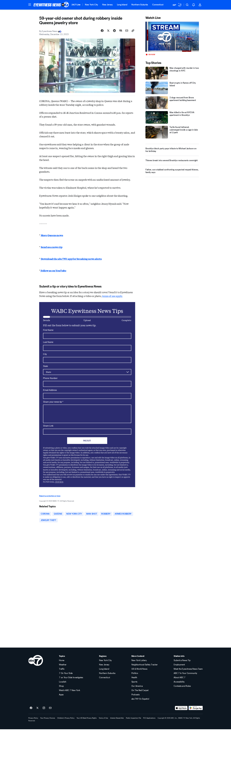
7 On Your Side (66, 673)
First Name (48, 330)
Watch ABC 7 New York (69, 690)
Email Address (50, 390)
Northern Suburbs (139, 4)
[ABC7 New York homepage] (51, 5)
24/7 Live (76, 4)
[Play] (172, 37)
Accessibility (179, 682)
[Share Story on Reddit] (114, 30)
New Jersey (107, 4)
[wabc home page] (35, 660)
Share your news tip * (53, 402)
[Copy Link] (133, 30)
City (45, 354)
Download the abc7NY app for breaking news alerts (71, 258)
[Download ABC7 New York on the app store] (181, 708)
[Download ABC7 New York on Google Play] (196, 708)
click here (59, 481)
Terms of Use (103, 718)
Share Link (48, 426)
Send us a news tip (51, 247)
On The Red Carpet (140, 690)
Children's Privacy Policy (65, 718)
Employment (179, 665)
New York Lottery (139, 660)
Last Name (48, 342)
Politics (134, 673)
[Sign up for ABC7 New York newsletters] (50, 708)
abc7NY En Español (140, 699)
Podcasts (135, 695)
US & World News (139, 669)
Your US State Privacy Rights (87, 718)
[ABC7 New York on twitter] (37, 708)
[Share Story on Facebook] (102, 30)
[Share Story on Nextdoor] (120, 30)
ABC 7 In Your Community (185, 673)
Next (87, 440)
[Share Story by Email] (126, 30)
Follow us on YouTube (53, 270)
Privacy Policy (33, 718)
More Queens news (52, 235)
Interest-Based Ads (117, 718)
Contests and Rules (182, 686)
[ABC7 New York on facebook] (31, 708)
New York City (91, 4)
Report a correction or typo (49, 496)
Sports (134, 682)
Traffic (62, 669)
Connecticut (157, 4)
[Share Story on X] (108, 30)
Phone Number (50, 378)
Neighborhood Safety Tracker (144, 665)
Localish (62, 682)
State (45, 366)
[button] (29, 4)
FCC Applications (149, 718)
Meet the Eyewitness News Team (188, 669)
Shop (61, 686)
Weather (62, 665)
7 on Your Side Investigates (71, 677)
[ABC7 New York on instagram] (44, 708)
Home (61, 660)
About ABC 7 (179, 677)
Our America (137, 686)
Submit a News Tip (182, 660)
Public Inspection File (133, 718)
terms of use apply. (112, 296)
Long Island (122, 4)
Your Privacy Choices (47, 718)
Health (134, 677)
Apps (61, 695)
